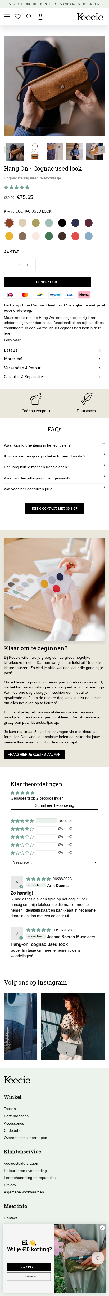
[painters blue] (89, 236)
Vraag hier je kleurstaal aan (34, 754)
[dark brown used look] (62, 236)
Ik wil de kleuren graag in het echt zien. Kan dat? (44, 456)
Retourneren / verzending (25, 1170)
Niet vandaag (28, 1276)
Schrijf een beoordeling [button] (54, 805)
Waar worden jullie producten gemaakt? (37, 478)
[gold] (36, 223)
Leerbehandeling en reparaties (30, 1178)
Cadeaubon (14, 1130)
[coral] (75, 236)
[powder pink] (36, 236)
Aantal (12, 251)
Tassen (10, 1109)
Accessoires (14, 1123)
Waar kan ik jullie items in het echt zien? (37, 445)
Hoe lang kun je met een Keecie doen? (36, 467)
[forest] (49, 236)
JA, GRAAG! (28, 1267)
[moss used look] (22, 236)
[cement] (22, 223)
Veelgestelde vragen (21, 1163)
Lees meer (12, 340)
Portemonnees (16, 1116)
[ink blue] (75, 223)
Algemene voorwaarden (24, 1192)
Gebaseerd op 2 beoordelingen (37, 798)
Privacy (10, 1185)
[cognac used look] (9, 223)
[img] (39, 879)
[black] (62, 223)
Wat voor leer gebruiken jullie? (29, 489)
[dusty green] (49, 223)
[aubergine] (89, 223)
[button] (7, 16)
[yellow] (9, 236)
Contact (10, 1218)
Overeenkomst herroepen (25, 1137)
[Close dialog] (102, 1227)
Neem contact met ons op (55, 508)
